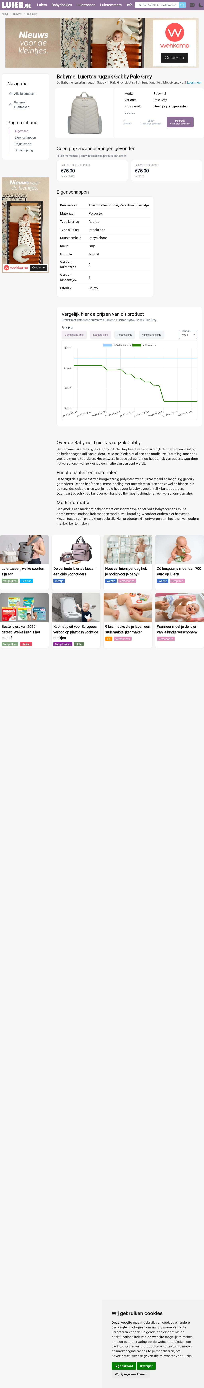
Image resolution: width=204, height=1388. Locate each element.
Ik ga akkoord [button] (124, 1366)
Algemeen (21, 131)
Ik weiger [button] (146, 1366)
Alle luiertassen (24, 93)
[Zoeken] (182, 5)
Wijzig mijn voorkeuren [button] (131, 1374)
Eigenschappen (25, 137)
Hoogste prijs (124, 334)
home (5, 13)
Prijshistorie (23, 144)
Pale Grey (160, 100)
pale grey (32, 13)
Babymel (160, 93)
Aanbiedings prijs (151, 334)
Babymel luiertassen (21, 104)
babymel (17, 13)
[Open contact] (192, 5)
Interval (186, 330)
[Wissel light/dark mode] (201, 5)
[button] (196, 5)
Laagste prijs (100, 334)
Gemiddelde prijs (74, 334)
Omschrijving (24, 150)
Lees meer (194, 82)
